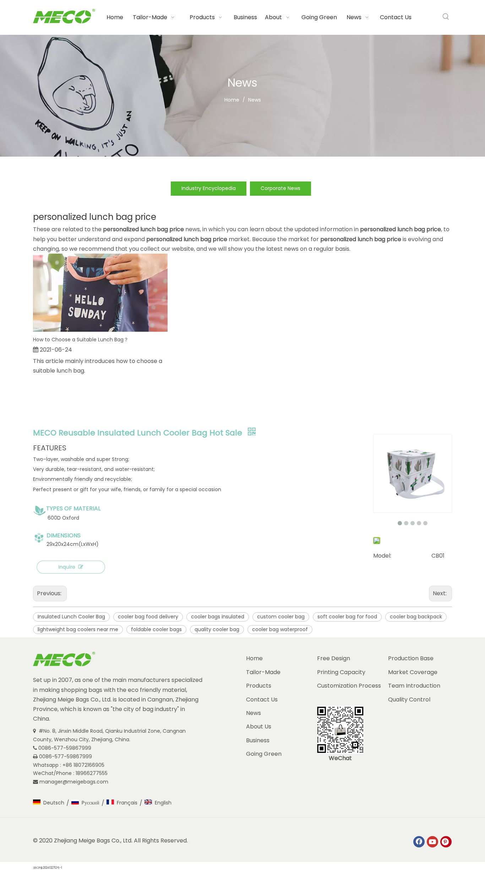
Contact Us (262, 699)
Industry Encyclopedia (208, 188)
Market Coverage (412, 672)
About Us (258, 726)
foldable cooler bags (156, 629)
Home (254, 658)
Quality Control (409, 699)
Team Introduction (414, 686)
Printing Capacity (341, 672)
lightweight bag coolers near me (78, 629)
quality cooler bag (217, 629)
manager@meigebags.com (74, 781)
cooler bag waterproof (280, 629)
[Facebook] (419, 841)
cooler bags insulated (217, 616)
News (253, 713)
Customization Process (349, 686)
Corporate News (280, 188)
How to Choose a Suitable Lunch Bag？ (81, 339)
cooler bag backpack (416, 616)
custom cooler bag (281, 616)
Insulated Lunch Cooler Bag (71, 616)
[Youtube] (432, 841)
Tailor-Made (263, 672)
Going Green (264, 754)
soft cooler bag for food (347, 616)
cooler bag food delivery (148, 616)
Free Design (333, 658)
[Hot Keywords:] (446, 17)
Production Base (411, 658)
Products (258, 686)
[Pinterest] (446, 841)
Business (257, 740)
